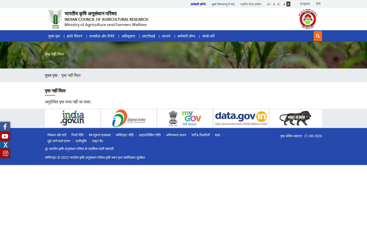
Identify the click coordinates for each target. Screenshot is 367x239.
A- (278, 4)
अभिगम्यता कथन (176, 134)
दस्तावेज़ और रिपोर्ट (102, 36)
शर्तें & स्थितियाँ (200, 134)
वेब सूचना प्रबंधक (100, 134)
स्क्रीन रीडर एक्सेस (250, 4)
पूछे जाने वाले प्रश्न (58, 140)
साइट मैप (97, 140)
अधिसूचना (128, 36)
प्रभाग (166, 36)
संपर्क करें (208, 36)
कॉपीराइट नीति (125, 134)
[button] (318, 36)
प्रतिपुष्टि (81, 140)
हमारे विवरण (74, 36)
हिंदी (318, 3)
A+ (269, 4)
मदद (217, 134)
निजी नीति (77, 134)
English (305, 3)
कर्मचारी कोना (186, 36)
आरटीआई (148, 36)
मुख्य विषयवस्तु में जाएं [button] (223, 4)
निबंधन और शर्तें (56, 134)
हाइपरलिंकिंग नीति (150, 134)
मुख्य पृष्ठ (54, 36)
